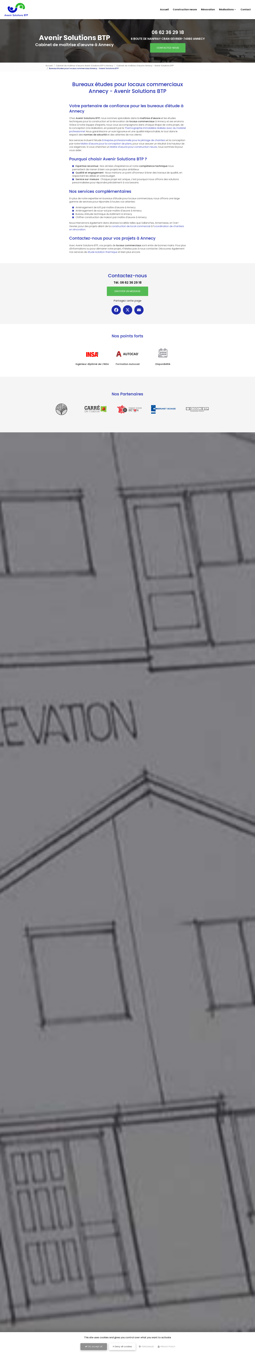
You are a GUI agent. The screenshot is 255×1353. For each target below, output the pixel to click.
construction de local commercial (130, 226)
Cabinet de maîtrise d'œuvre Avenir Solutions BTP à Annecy (84, 65)
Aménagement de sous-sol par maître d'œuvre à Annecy (109, 210)
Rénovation (208, 9)
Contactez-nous (168, 47)
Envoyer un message (127, 291)
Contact (246, 9)
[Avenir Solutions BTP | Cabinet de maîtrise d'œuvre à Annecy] (16, 9)
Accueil (164, 9)
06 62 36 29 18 (168, 32)
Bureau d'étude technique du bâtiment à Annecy (104, 214)
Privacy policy (167, 1346)
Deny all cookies (123, 1346)
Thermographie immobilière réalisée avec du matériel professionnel (127, 129)
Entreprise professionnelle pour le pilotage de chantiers (133, 140)
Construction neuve (185, 9)
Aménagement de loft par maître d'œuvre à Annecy (106, 207)
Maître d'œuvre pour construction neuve (133, 147)
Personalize (147, 1346)
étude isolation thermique (102, 252)
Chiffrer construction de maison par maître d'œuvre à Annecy (111, 217)
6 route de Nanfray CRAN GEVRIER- (168, 39)
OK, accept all (94, 1346)
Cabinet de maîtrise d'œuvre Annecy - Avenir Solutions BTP (145, 65)
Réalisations (226, 9)
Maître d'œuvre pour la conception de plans (106, 143)
